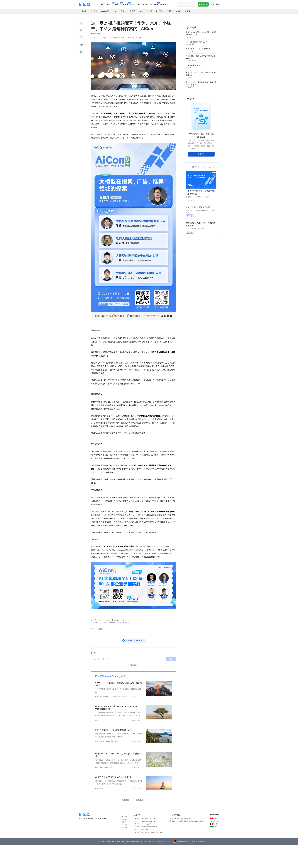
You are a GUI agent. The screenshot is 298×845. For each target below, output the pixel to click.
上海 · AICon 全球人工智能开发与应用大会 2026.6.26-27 (186, 821)
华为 (189, 61)
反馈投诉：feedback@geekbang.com (145, 824)
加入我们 (124, 825)
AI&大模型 (99, 629)
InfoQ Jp (215, 821)
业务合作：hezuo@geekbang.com (145, 821)
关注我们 (124, 827)
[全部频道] (197, 11)
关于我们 (124, 816)
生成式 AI (195, 61)
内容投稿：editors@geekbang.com (145, 818)
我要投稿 (124, 819)
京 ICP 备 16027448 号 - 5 (163, 841)
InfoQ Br (215, 827)
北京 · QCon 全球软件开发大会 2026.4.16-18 (182, 818)
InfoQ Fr (215, 824)
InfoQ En (216, 818)
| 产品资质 (201, 841)
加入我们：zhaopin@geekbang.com (145, 827)
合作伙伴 (124, 822)
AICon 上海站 (98, 113)
